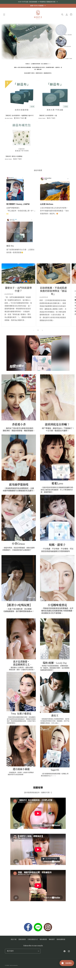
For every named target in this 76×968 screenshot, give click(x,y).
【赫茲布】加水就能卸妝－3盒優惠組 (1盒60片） (20, 115)
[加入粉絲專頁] (28, 928)
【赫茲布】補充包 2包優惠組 (13, 156)
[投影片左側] (33, 330)
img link (9, 178)
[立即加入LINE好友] (38, 928)
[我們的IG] (48, 928)
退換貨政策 (22, 939)
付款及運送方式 (33, 939)
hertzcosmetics (14, 965)
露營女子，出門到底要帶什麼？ (18, 289)
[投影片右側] (42, 330)
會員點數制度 (61, 939)
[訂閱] (38, 951)
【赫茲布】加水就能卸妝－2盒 (48, 115)
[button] (4, 14)
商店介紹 (14, 939)
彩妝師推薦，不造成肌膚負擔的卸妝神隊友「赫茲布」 (53, 291)
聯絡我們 (52, 939)
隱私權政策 (43, 939)
